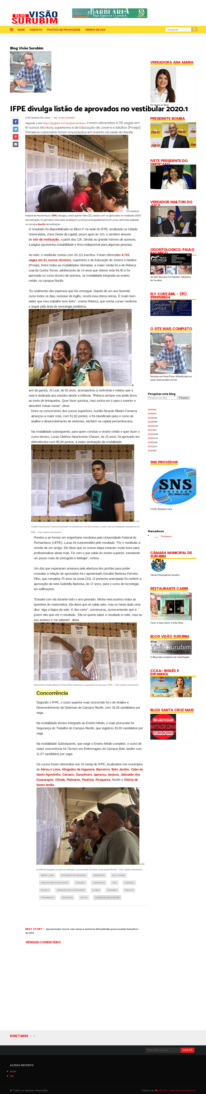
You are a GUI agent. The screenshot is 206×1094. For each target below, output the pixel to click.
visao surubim (66, 118)
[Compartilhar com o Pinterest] (15, 137)
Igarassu (100, 774)
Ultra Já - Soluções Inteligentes (177, 1090)
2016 (152, 451)
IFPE (54, 215)
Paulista (88, 779)
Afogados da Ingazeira (78, 769)
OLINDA (96, 890)
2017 (152, 446)
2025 (152, 414)
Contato (36, 30)
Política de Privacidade (63, 30)
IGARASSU (129, 883)
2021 (152, 430)
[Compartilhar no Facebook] (15, 121)
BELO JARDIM (118, 875)
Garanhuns (84, 774)
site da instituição (46, 239)
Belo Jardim (120, 769)
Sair (12, 1076)
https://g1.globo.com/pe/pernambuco (64, 123)
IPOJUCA (45, 890)
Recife (41, 224)
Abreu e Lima (50, 769)
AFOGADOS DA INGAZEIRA (73, 875)
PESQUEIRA (67, 898)
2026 (152, 410)
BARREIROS (99, 875)
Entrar (13, 1072)
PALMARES (112, 890)
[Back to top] (198, 1086)
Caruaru (68, 774)
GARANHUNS (99, 883)
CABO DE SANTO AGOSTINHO (54, 883)
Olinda (60, 779)
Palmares (73, 779)
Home (21, 30)
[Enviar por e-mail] (15, 144)
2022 (153, 426)
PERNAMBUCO (47, 898)
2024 (152, 418)
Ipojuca (113, 774)
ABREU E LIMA (47, 875)
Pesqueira (103, 779)
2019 (153, 438)
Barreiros (103, 769)
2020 (153, 434)
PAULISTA (129, 890)
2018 (152, 442)
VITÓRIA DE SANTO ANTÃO (107, 898)
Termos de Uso (95, 30)
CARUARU (80, 883)
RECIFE (83, 898)
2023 (152, 422)
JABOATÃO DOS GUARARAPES (70, 890)
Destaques (163, 537)
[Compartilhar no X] (15, 129)
